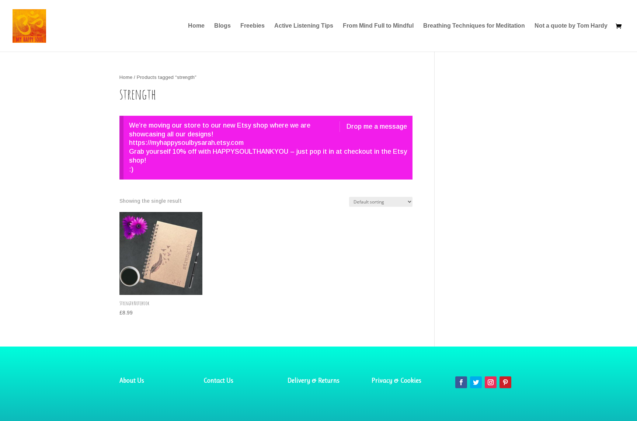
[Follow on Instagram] (491, 382)
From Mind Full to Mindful (378, 26)
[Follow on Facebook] (461, 382)
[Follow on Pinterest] (505, 382)
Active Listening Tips (303, 26)
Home (196, 26)
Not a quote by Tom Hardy (571, 26)
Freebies (252, 26)
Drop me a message (377, 126)
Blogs (222, 26)
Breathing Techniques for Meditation (474, 26)
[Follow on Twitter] (476, 382)
